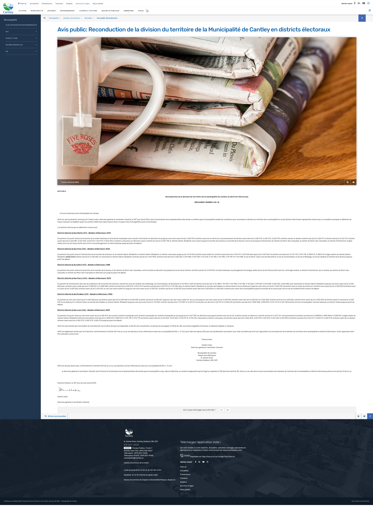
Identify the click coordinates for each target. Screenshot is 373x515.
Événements (185, 474)
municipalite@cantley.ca (133, 458)
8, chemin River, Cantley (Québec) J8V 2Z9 (141, 441)
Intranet (37, 501)
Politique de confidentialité (13, 501)
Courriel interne (28, 501)
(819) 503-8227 (146, 451)
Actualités (184, 471)
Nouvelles (88, 18)
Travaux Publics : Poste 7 (142, 448)
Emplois (183, 482)
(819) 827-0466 (146, 455)
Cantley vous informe (71, 18)
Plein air (183, 467)
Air (7, 51)
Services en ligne (186, 486)
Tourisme (184, 478)
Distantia (366, 501)
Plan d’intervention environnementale (21, 25)
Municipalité (53, 18)
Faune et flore (11, 38)
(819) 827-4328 (140, 453)
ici (174, 480)
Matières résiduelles (14, 45)
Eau (7, 32)
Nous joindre (185, 490)
